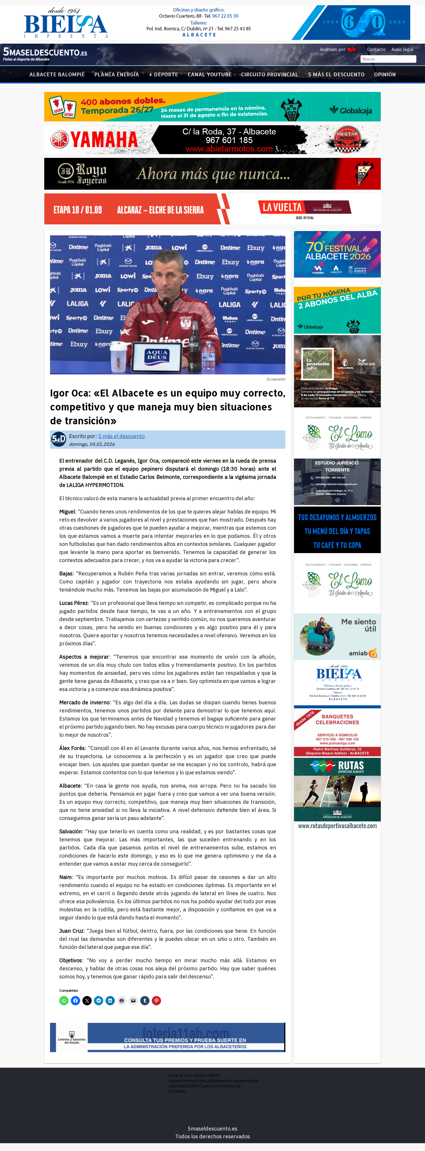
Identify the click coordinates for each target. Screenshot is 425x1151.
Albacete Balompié (57, 74)
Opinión (385, 74)
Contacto (376, 49)
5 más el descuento (336, 74)
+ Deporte (163, 74)
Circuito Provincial (269, 74)
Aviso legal (402, 49)
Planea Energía (116, 74)
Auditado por (332, 49)
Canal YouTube (210, 74)
